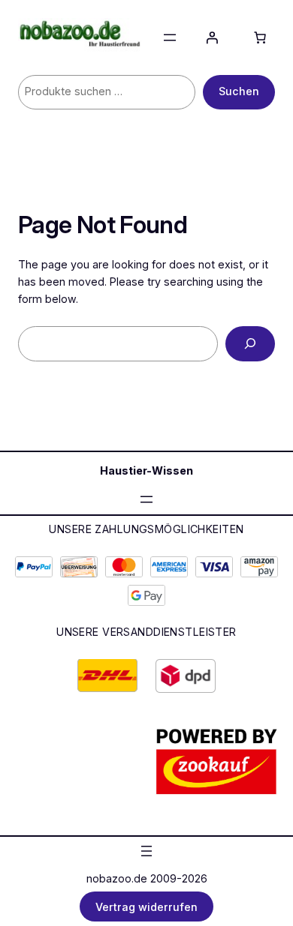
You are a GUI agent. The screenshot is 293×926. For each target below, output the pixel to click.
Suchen (239, 91)
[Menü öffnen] (170, 37)
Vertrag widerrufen (146, 906)
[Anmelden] (212, 37)
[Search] (250, 343)
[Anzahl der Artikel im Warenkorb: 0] (260, 37)
